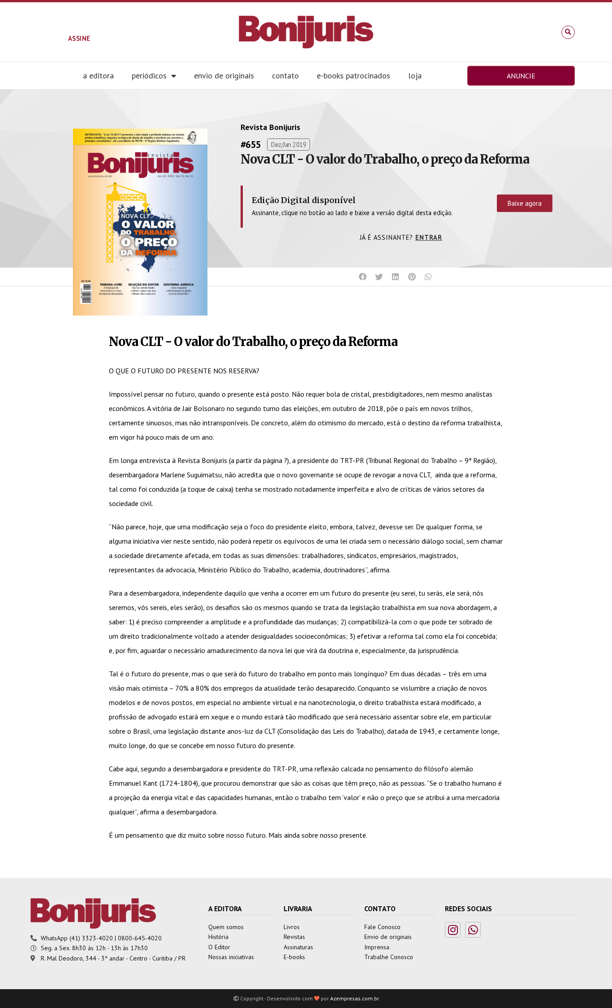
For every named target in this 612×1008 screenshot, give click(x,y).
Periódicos (149, 75)
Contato (285, 75)
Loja (415, 75)
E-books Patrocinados (353, 75)
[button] (568, 32)
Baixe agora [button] (525, 203)
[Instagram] (453, 930)
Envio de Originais (224, 75)
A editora (98, 75)
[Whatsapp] (473, 930)
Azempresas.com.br (354, 998)
